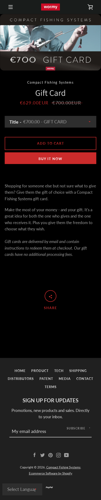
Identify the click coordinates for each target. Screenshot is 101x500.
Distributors (21, 379)
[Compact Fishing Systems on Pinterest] (50, 454)
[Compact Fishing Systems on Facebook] (34, 454)
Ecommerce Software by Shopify (50, 473)
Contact (84, 379)
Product (40, 371)
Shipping (78, 371)
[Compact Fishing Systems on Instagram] (58, 454)
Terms (51, 387)
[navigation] (10, 7)
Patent (46, 379)
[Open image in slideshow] (50, 42)
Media (65, 379)
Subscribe (76, 428)
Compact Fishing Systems (63, 467)
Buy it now (50, 159)
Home (20, 371)
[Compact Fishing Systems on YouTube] (66, 454)
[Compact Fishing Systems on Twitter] (42, 454)
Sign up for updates (50, 400)
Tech (59, 371)
